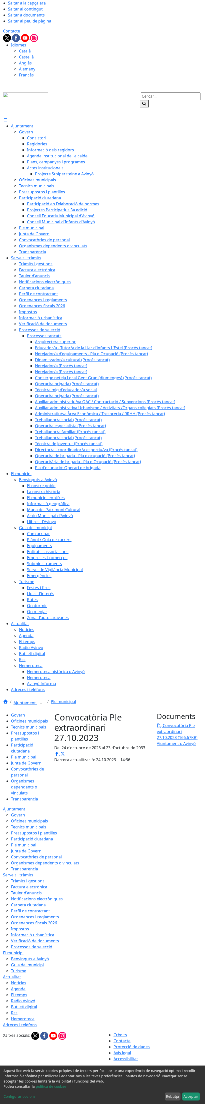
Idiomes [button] (18, 45)
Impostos (20, 929)
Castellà (26, 57)
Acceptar (191, 1096)
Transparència (24, 799)
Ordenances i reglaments (35, 917)
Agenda (18, 989)
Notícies (18, 983)
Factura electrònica (29, 887)
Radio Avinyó (23, 1001)
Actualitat (12, 977)
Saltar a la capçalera (27, 3)
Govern (18, 715)
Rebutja (172, 1096)
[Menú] (5, 120)
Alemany (27, 69)
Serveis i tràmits (18, 875)
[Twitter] (7, 37)
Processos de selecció (31, 947)
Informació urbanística (32, 935)
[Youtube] (25, 37)
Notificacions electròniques (37, 899)
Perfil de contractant (30, 911)
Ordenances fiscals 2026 (34, 923)
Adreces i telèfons (20, 1025)
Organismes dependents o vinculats (24, 787)
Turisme (18, 971)
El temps (19, 995)
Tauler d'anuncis (26, 893)
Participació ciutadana (32, 839)
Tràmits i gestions (27, 881)
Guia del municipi (27, 965)
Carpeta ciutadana (28, 905)
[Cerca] (144, 103)
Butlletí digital (24, 1007)
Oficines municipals (29, 721)
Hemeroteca (22, 1019)
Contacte (11, 31)
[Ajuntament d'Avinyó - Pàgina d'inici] (25, 103)
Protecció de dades (132, 1047)
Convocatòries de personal (36, 857)
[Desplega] (41, 703)
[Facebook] (16, 37)
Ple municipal (63, 701)
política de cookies (51, 1086)
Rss (14, 1013)
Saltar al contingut (25, 9)
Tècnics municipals (28, 727)
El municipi (13, 953)
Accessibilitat (126, 1059)
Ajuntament (25, 703)
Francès (26, 75)
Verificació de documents (35, 941)
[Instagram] (34, 37)
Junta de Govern (26, 763)
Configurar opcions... (21, 1096)
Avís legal (122, 1053)
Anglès (25, 63)
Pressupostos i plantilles (34, 833)
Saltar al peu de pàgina (29, 21)
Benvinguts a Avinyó (30, 959)
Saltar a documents (26, 15)
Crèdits (120, 1035)
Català (25, 51)
